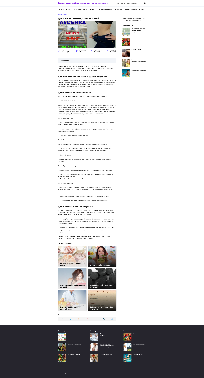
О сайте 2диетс (120, 3)
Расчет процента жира (80, 9)
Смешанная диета (72, 333)
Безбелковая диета (136, 39)
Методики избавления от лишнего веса (83, 3)
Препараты (118, 9)
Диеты (92, 9)
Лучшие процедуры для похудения (106, 334)
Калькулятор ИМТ (64, 9)
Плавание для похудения (138, 70)
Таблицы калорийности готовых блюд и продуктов (138, 30)
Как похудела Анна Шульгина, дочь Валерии (138, 60)
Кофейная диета (136, 49)
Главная (60, 14)
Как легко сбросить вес (139, 344)
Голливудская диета (138, 354)
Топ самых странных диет (74, 344)
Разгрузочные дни (130, 9)
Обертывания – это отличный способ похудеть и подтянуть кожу (107, 346)
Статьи (141, 9)
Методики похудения (105, 9)
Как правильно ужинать (74, 354)
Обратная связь (132, 3)
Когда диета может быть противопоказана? (106, 355)
